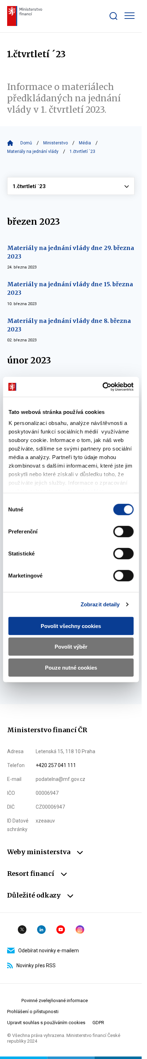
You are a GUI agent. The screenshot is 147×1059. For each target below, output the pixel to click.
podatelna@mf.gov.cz (60, 779)
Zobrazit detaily (100, 604)
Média (85, 142)
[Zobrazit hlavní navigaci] (130, 16)
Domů (26, 142)
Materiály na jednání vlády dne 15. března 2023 (70, 288)
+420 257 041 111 (56, 765)
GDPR (98, 1022)
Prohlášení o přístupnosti (33, 1011)
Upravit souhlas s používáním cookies (46, 1022)
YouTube (60, 929)
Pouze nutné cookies (71, 667)
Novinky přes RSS (36, 965)
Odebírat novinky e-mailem (48, 950)
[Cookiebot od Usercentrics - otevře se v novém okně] (102, 387)
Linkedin (41, 929)
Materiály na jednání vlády (33, 151)
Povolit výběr (71, 647)
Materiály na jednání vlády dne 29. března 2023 (70, 252)
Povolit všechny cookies (71, 626)
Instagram (80, 929)
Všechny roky (71, 186)
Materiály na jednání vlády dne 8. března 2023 (69, 325)
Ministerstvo (55, 142)
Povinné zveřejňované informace (54, 1000)
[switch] (123, 531)
